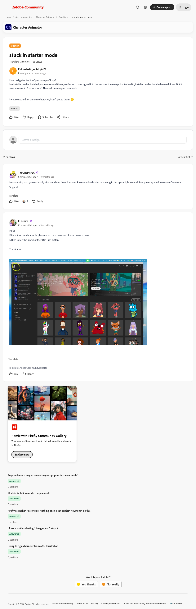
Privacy (94, 603)
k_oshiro (23, 220)
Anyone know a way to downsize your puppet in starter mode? (43, 475)
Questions (63, 17)
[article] (97, 187)
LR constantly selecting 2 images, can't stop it (33, 528)
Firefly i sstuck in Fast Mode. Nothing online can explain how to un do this (49, 510)
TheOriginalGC (26, 172)
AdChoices (177, 603)
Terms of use (82, 603)
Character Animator (45, 17)
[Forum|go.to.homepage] (28, 7)
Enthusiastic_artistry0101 (32, 69)
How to (14, 108)
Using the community (62, 603)
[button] (7, 8)
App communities (24, 17)
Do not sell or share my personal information (144, 603)
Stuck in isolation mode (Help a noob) (29, 493)
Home (8, 17)
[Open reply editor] (98, 140)
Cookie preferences (110, 603)
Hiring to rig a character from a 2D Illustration (33, 545)
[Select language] (145, 7)
